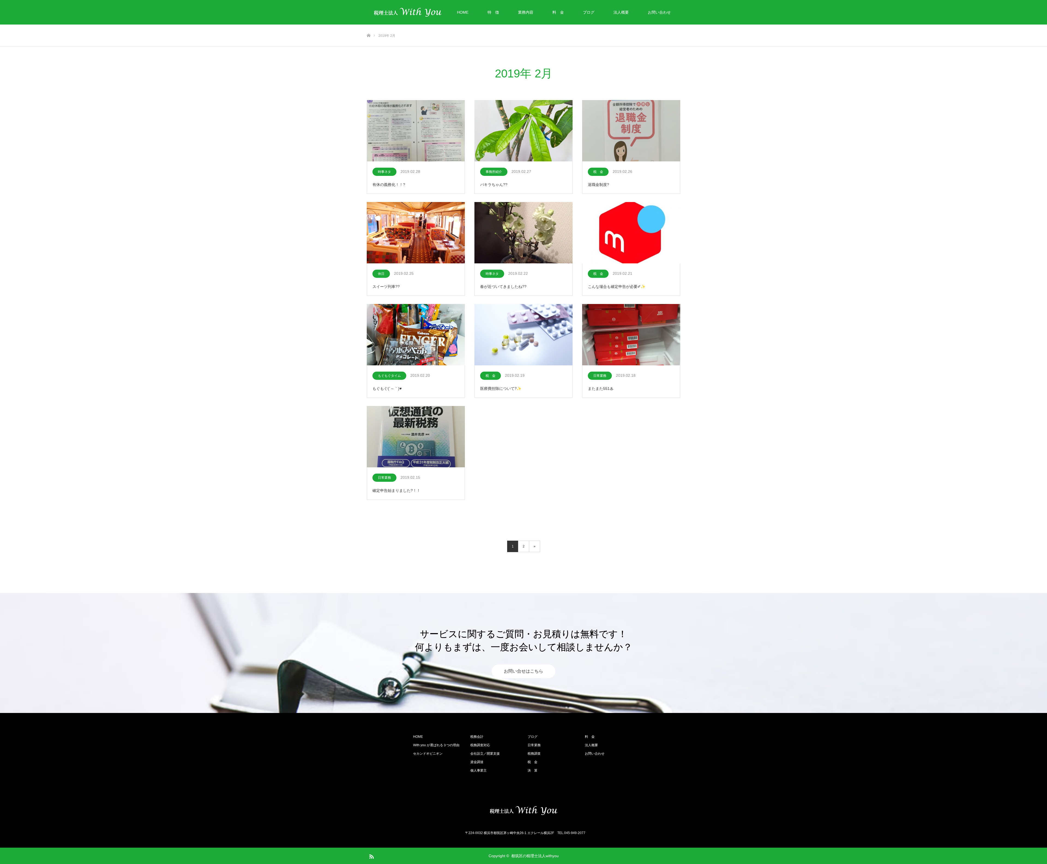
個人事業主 (478, 770)
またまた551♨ (600, 388)
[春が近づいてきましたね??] (523, 233)
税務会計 (476, 737)
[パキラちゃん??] (523, 131)
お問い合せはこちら (523, 671)
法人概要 (621, 12)
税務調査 (534, 753)
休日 (381, 274)
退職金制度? (598, 184)
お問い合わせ (659, 12)
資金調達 (476, 762)
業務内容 (525, 12)
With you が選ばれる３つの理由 (436, 745)
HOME (462, 12)
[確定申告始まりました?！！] (416, 437)
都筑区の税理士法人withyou (535, 856)
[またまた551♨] (631, 335)
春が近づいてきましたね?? (503, 286)
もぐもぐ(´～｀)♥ (387, 388)
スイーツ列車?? (386, 286)
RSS (371, 855)
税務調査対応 (480, 745)
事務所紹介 (494, 172)
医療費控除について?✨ (500, 388)
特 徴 (493, 12)
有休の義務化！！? (388, 184)
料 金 (558, 12)
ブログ (588, 12)
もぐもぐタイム (389, 376)
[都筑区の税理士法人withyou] (523, 810)
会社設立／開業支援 (485, 753)
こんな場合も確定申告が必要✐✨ (616, 286)
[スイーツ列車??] (416, 233)
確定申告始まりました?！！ (396, 490)
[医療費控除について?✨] (523, 335)
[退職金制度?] (631, 131)
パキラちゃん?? (493, 184)
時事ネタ (384, 172)
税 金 (598, 172)
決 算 (532, 770)
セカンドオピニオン (428, 753)
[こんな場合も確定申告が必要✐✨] (631, 233)
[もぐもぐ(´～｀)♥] (416, 335)
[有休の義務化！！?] (416, 131)
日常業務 (599, 376)
